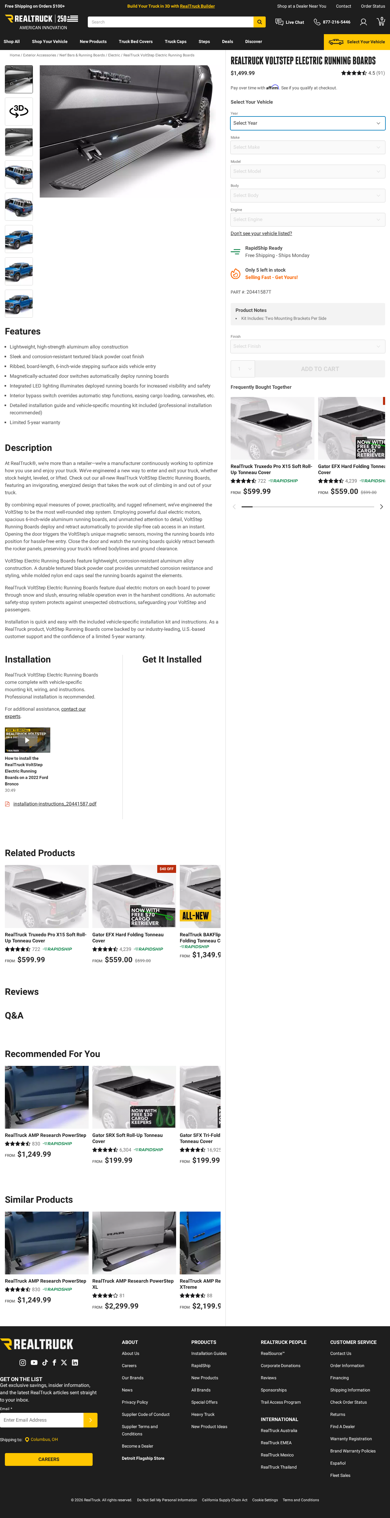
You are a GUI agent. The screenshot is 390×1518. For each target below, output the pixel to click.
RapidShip (201, 1365)
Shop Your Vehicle (50, 41)
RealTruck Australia (279, 1430)
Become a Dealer (137, 1446)
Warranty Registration (351, 1438)
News (127, 1390)
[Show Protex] (19, 112)
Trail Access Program (281, 1402)
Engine (236, 210)
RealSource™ (273, 1353)
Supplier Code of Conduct (146, 1414)
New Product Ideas (209, 1426)
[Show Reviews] (363, 73)
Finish (236, 336)
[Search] (260, 21)
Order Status (373, 6)
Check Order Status (348, 1402)
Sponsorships (274, 1390)
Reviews (268, 1377)
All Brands (201, 1390)
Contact (343, 6)
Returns (337, 1414)
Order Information (347, 1365)
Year (234, 113)
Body (235, 186)
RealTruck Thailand (279, 1467)
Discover (253, 41)
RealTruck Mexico (277, 1454)
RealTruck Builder (197, 6)
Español (338, 1463)
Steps (204, 41)
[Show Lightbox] (128, 131)
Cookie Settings (265, 1500)
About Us (130, 1353)
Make (235, 137)
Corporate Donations (280, 1365)
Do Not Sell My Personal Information (167, 1500)
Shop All (12, 41)
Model (236, 161)
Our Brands (133, 1377)
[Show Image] (19, 79)
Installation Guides (209, 1353)
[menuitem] (11, 42)
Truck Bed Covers (136, 41)
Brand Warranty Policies (353, 1450)
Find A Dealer (342, 1426)
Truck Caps (175, 41)
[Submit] (90, 1420)
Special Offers (204, 1402)
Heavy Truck (202, 1414)
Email (6, 1409)
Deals (227, 41)
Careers (129, 1365)
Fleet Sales (340, 1475)
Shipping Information (350, 1390)
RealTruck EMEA (276, 1442)
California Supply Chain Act (224, 1500)
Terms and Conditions (301, 1500)
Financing (339, 1377)
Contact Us (340, 1353)
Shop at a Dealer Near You (301, 6)
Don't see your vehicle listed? (261, 233)
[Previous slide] (234, 506)
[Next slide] (381, 506)
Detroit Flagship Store (143, 1458)
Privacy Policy (135, 1402)
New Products (93, 41)
